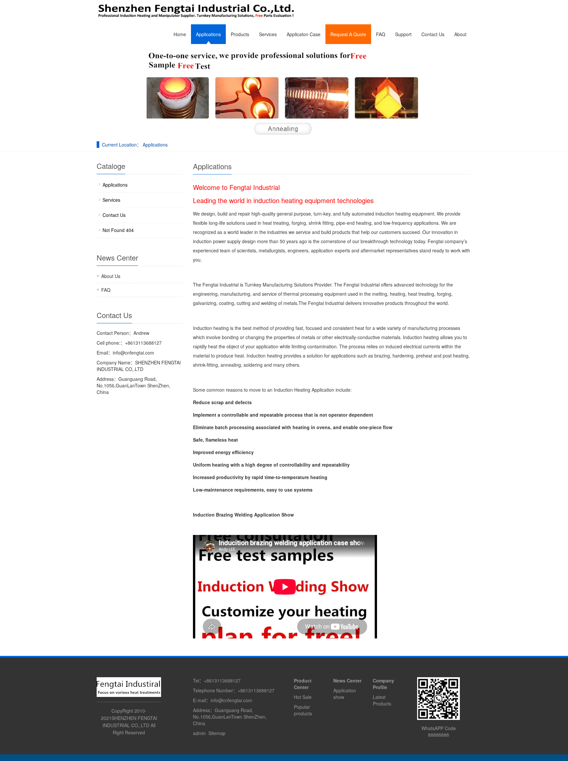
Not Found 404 (118, 230)
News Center (347, 680)
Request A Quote (348, 34)
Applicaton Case (303, 34)
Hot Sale (303, 697)
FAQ (380, 34)
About (460, 34)
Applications (208, 34)
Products (240, 34)
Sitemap (216, 733)
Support (403, 34)
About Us (110, 276)
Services (268, 34)
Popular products (303, 710)
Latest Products (382, 700)
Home (180, 34)
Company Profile (383, 683)
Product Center (303, 683)
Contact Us (432, 34)
